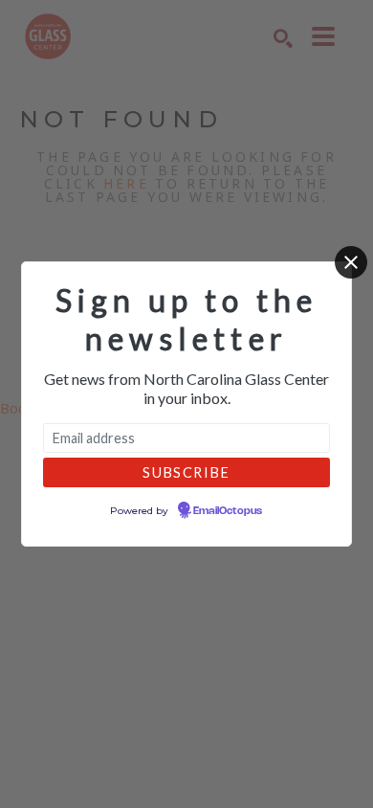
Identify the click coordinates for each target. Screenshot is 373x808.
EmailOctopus (227, 511)
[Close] (351, 262)
